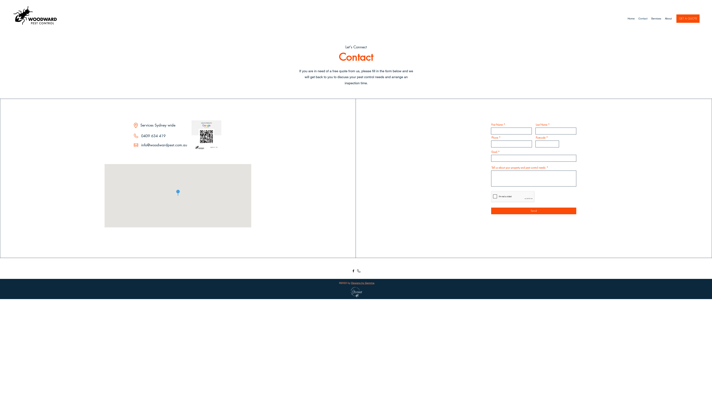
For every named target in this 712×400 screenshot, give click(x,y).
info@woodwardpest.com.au (164, 145)
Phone (495, 137)
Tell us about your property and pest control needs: (519, 167)
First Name (497, 124)
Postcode (540, 137)
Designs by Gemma (362, 282)
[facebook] (353, 271)
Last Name (541, 124)
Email (494, 152)
